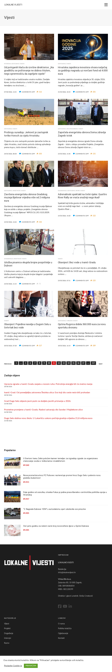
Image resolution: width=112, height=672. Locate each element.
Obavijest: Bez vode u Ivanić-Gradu (77, 262)
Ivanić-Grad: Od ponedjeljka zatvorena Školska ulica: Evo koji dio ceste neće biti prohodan (47, 392)
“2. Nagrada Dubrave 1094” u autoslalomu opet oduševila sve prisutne (54, 509)
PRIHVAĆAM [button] (31, 666)
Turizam (69, 320)
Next (101, 364)
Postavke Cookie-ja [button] (13, 666)
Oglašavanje (63, 633)
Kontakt (61, 638)
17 (83, 363)
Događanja (62, 190)
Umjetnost (16, 190)
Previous (7, 364)
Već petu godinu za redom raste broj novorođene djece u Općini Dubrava (56, 526)
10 (49, 363)
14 (69, 363)
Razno (6, 643)
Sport (78, 190)
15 (73, 363)
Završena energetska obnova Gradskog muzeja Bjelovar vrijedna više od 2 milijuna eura (27, 197)
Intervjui (7, 63)
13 (64, 363)
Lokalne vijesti (13, 4)
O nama (61, 624)
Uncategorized (72, 129)
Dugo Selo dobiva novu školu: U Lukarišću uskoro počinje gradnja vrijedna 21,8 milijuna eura (48, 418)
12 (59, 363)
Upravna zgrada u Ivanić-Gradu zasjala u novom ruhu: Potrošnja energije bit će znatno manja (48, 384)
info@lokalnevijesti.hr (67, 573)
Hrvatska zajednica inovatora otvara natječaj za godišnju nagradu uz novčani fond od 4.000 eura (83, 70)
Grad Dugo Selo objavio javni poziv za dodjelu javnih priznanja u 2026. (37, 401)
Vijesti (22, 63)
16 (78, 363)
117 (93, 363)
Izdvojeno (15, 63)
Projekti (7, 629)
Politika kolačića (64, 629)
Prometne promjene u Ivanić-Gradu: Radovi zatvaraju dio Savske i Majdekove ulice (43, 410)
